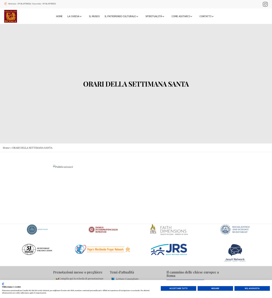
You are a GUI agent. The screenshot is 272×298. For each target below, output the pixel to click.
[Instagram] (265, 4)
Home (6, 147)
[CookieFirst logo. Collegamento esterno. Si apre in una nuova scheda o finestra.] (3, 284)
